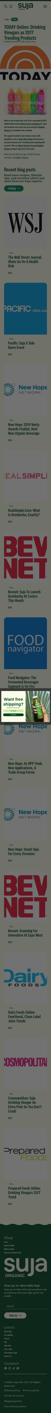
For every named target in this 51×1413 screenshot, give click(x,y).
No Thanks (13, 710)
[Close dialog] (48, 692)
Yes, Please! (13, 714)
